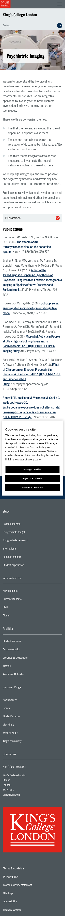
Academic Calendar (27, 675)
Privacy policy (22, 876)
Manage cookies (23, 909)
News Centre (23, 701)
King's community (25, 742)
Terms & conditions (25, 868)
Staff (18, 608)
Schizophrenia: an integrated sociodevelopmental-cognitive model (31, 308)
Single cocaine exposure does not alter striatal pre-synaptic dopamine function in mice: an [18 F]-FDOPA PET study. (31, 412)
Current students (25, 600)
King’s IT (20, 667)
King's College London (20, 15)
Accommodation (25, 650)
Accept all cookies (32, 487)
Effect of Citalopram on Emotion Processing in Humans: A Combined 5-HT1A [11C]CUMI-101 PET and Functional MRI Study (31, 374)
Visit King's (22, 725)
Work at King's (24, 734)
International (23, 549)
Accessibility (21, 901)
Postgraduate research (29, 541)
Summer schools (25, 558)
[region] (33, 458)
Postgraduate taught (27, 533)
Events (19, 709)
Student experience (26, 566)
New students (23, 592)
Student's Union (24, 717)
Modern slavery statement (29, 885)
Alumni (19, 616)
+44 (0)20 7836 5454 (14, 767)
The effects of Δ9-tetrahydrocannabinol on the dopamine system (27, 247)
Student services (25, 642)
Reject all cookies (32, 478)
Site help (19, 893)
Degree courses (25, 525)
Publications (12, 218)
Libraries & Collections (28, 658)
